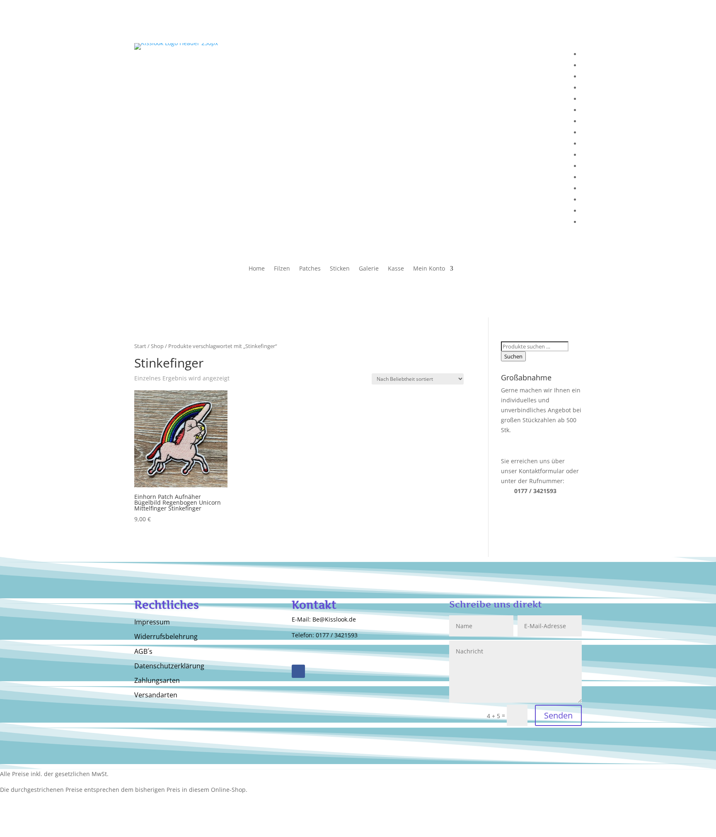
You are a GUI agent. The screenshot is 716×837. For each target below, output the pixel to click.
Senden (558, 715)
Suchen (513, 356)
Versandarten (155, 695)
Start (140, 346)
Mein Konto (429, 269)
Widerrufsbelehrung (166, 637)
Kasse (396, 269)
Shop (157, 346)
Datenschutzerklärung (169, 666)
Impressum (152, 622)
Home (257, 269)
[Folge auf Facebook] (298, 671)
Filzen (282, 269)
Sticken (340, 269)
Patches (310, 269)
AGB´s (143, 652)
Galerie (369, 269)
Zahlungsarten (157, 681)
